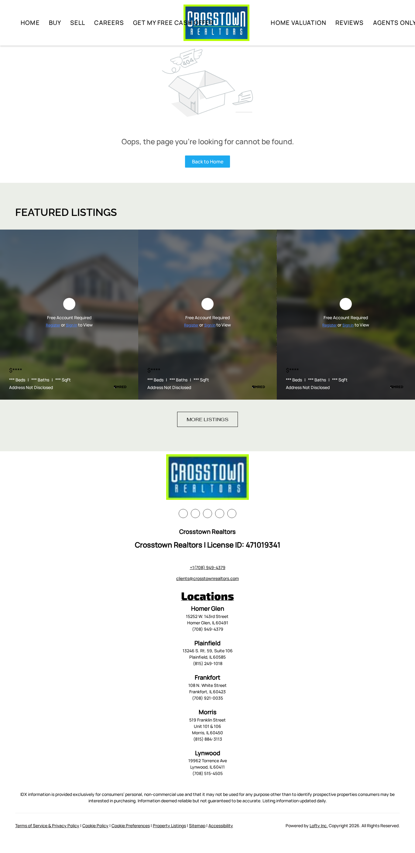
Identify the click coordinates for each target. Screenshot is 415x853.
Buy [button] (55, 23)
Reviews (349, 23)
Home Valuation (298, 23)
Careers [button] (109, 23)
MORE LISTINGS (207, 419)
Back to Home (207, 161)
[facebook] (183, 513)
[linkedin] (195, 513)
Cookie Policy (95, 825)
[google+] (231, 513)
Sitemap (197, 825)
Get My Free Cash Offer (173, 23)
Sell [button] (77, 23)
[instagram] (219, 513)
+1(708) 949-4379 (207, 567)
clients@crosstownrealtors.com (207, 578)
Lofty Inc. (319, 825)
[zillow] (207, 513)
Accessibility (220, 825)
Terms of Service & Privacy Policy (47, 825)
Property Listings (169, 825)
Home (30, 23)
